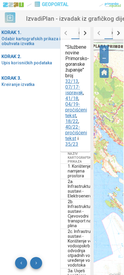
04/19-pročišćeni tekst (76, 109)
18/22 (71, 121)
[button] (104, 49)
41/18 (71, 98)
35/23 (71, 144)
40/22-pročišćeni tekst (76, 132)
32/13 (71, 81)
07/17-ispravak (74, 90)
